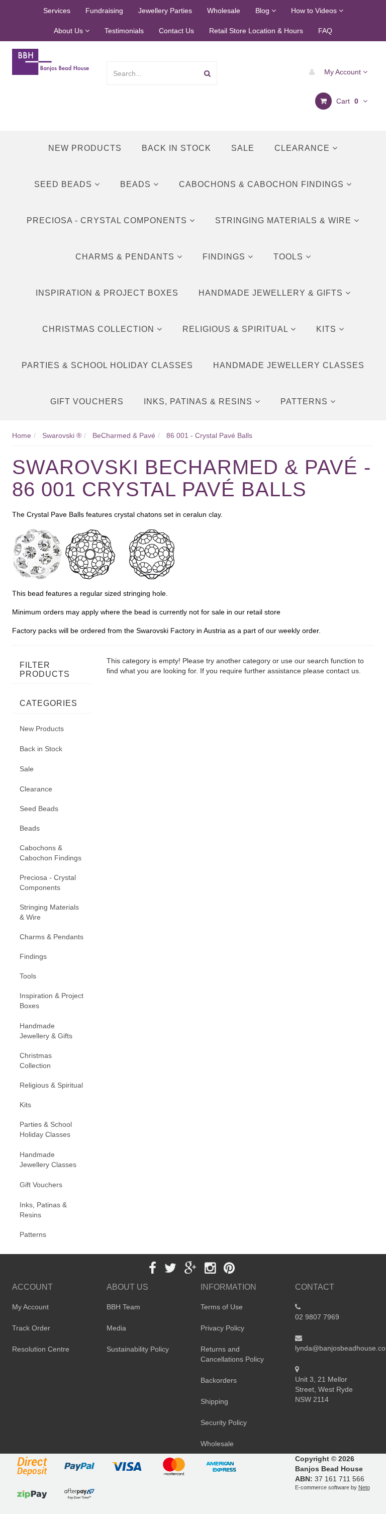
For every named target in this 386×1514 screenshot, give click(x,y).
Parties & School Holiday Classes (107, 365)
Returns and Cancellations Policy (232, 1354)
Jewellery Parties (165, 11)
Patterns (305, 401)
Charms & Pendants (126, 256)
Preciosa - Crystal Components (108, 220)
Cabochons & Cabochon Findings (262, 184)
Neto (364, 1487)
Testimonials (124, 31)
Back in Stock (176, 148)
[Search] (207, 73)
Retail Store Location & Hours (256, 31)
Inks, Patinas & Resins (199, 401)
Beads (136, 184)
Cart (346, 101)
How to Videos (315, 11)
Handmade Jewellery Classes (288, 365)
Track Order (31, 1328)
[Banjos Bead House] (51, 61)
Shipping (214, 1401)
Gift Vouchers (87, 401)
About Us (69, 31)
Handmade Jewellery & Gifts (272, 293)
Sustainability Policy (138, 1349)
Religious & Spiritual (236, 329)
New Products (85, 148)
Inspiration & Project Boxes (107, 293)
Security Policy (224, 1422)
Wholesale (223, 11)
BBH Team (123, 1307)
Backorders (219, 1380)
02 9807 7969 (317, 1317)
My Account (342, 72)
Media (116, 1328)
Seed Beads (64, 184)
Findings (225, 256)
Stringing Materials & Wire (284, 220)
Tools (289, 256)
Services (56, 11)
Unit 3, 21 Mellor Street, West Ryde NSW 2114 (324, 1389)
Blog (263, 11)
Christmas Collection (99, 329)
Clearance (303, 148)
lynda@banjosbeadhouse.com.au (334, 1348)
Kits (327, 329)
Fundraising (104, 11)
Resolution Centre (40, 1349)
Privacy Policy (222, 1328)
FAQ (325, 31)
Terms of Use (222, 1307)
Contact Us (176, 31)
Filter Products (45, 669)
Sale (242, 148)
